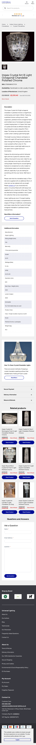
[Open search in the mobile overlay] (18, 8)
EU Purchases (6, 671)
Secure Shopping (7, 660)
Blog (3, 622)
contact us (12, 185)
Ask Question (10, 576)
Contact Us (5, 637)
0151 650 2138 (6, 703)
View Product (9, 442)
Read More (14, 377)
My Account (5, 682)
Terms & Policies (7, 648)
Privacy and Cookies (8, 664)
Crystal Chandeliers (19, 26)
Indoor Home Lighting (16, 24)
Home (4, 24)
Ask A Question (14, 218)
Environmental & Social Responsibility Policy (15, 667)
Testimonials (5, 626)
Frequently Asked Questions (10, 633)
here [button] (23, 736)
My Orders (5, 686)
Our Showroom (6, 630)
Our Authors (5, 618)
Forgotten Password (8, 690)
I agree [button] (17, 740)
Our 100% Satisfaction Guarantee (12, 656)
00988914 (16, 714)
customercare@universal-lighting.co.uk (14, 706)
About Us (4, 614)
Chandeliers (5, 26)
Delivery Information (8, 652)
